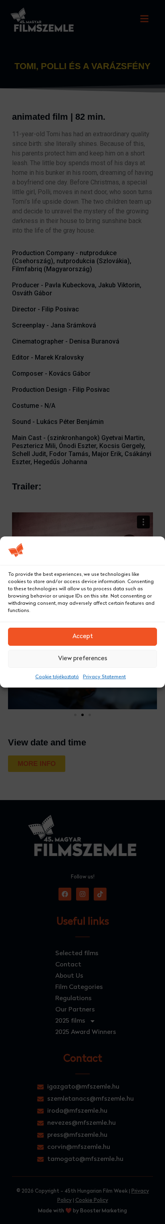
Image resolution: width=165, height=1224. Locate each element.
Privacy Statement (104, 677)
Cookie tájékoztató (57, 677)
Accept (82, 637)
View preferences (82, 659)
